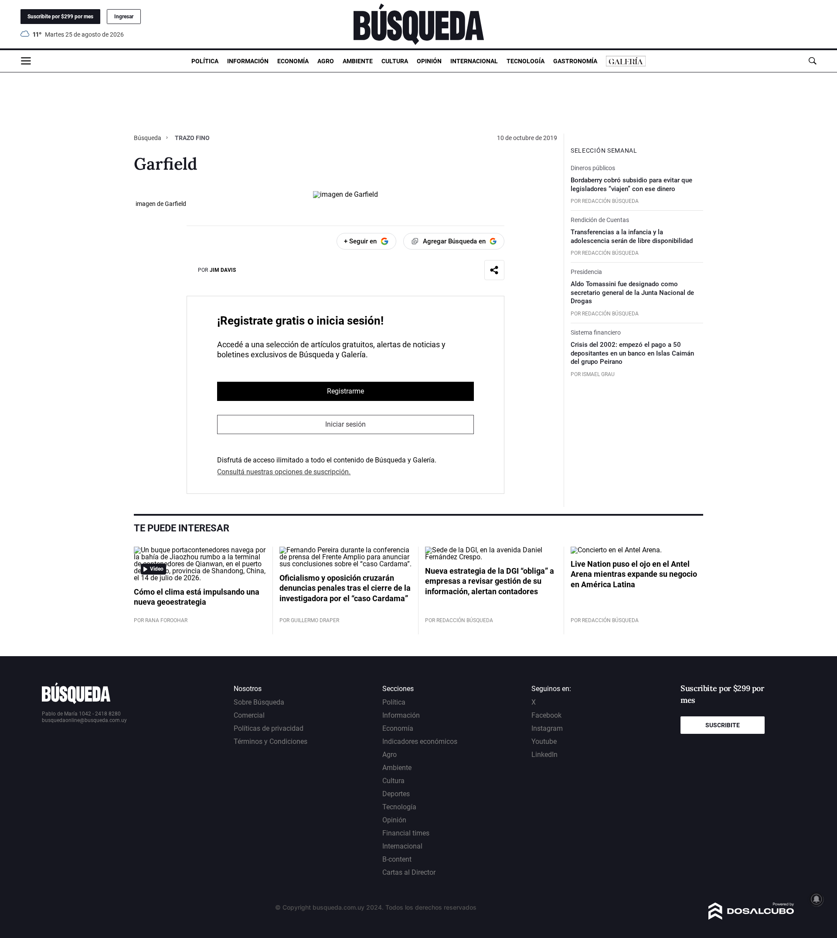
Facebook (546, 715)
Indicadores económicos (419, 741)
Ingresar (123, 17)
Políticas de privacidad (268, 728)
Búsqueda (148, 137)
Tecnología (525, 61)
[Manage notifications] (816, 899)
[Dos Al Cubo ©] (751, 917)
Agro (325, 61)
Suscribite (722, 725)
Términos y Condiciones (270, 741)
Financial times (405, 833)
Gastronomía (575, 61)
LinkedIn (544, 754)
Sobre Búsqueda (259, 702)
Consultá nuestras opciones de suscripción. (283, 472)
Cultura (394, 61)
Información (248, 61)
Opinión (429, 61)
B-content (397, 859)
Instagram (547, 728)
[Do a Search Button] (812, 61)
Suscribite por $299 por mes (60, 17)
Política (204, 61)
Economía (293, 61)
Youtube (544, 741)
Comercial (249, 715)
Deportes (396, 794)
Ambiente (358, 61)
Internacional (474, 61)
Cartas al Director (409, 872)
